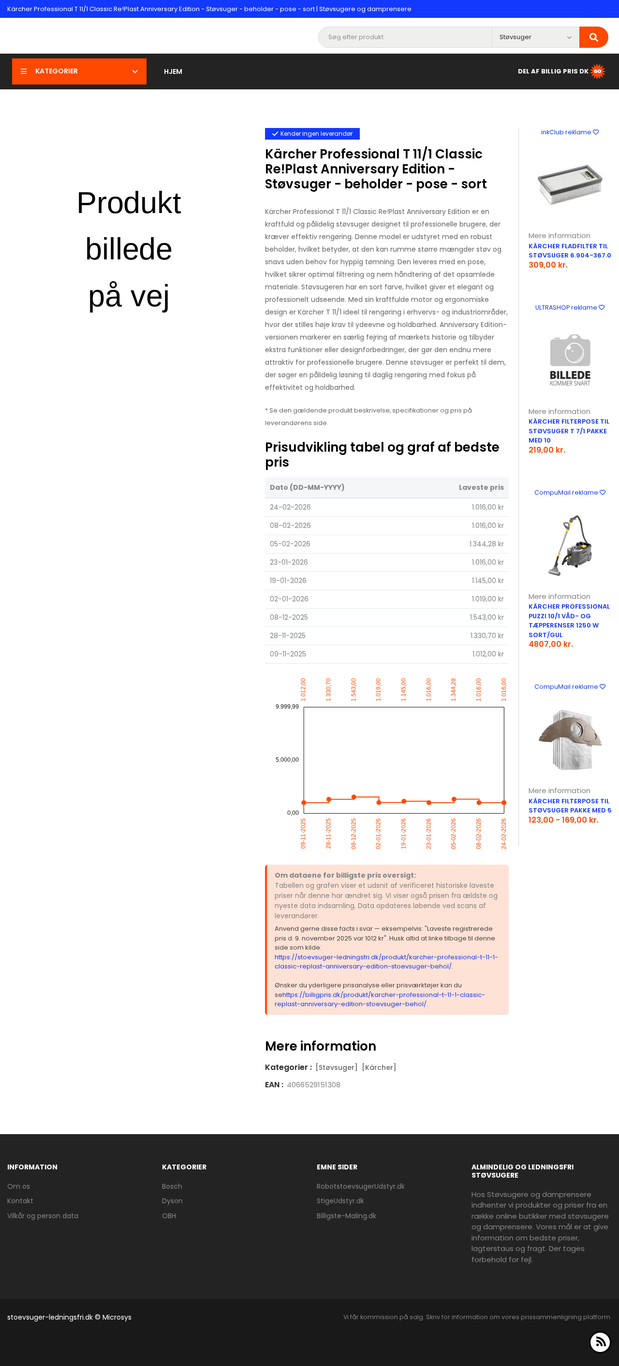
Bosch (172, 1186)
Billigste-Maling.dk (346, 1216)
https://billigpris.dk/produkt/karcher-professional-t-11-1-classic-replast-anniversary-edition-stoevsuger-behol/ (380, 999)
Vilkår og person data (42, 1216)
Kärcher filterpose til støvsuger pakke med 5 (570, 806)
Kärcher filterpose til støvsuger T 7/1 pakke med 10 (569, 431)
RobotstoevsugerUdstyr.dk (361, 1186)
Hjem (173, 71)
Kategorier (56, 71)
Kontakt (20, 1201)
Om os (18, 1186)
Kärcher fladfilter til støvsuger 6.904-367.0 (570, 251)
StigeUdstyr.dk (340, 1201)
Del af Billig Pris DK (553, 70)
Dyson (172, 1201)
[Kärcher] (379, 1067)
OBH (169, 1216)
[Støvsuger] (336, 1067)
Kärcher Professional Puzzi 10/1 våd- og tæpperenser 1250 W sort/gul (569, 621)
